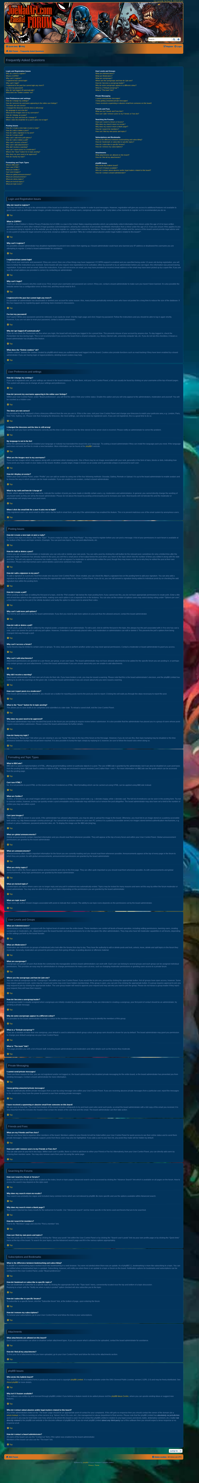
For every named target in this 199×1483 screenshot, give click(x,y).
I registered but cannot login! (16, 80)
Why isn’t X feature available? (106, 168)
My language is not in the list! (17, 110)
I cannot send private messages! (107, 98)
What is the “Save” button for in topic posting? (23, 152)
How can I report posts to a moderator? (21, 149)
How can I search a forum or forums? (109, 122)
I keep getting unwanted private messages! (111, 101)
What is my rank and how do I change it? (21, 117)
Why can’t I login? (12, 83)
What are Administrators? (104, 73)
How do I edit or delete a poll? (17, 140)
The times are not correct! (15, 105)
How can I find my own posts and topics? (110, 131)
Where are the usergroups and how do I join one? (114, 80)
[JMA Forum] (30, 16)
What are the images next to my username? (22, 113)
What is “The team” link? (104, 90)
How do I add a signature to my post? (20, 133)
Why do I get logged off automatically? (20, 90)
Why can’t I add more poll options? (19, 137)
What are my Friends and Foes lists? (109, 111)
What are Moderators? (103, 76)
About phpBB (12, 1382)
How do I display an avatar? (16, 115)
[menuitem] (22, 46)
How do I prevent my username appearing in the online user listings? (31, 103)
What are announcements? (16, 177)
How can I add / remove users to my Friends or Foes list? (117, 114)
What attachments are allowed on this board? (112, 155)
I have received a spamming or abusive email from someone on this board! (123, 103)
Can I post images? (13, 172)
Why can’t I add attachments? (17, 145)
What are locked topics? (15, 181)
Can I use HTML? (12, 167)
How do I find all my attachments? (108, 157)
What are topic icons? (14, 184)
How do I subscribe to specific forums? (110, 144)
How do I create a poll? (14, 135)
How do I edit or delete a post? (17, 130)
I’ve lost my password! (14, 88)
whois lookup (12, 1415)
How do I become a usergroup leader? (109, 83)
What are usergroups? (103, 78)
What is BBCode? (12, 165)
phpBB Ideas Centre (120, 1396)
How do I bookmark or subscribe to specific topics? (114, 142)
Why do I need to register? (16, 73)
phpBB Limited (77, 1380)
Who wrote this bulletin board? (106, 165)
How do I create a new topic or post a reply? (22, 128)
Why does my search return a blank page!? (111, 126)
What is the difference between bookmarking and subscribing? (118, 140)
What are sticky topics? (15, 179)
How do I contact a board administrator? (110, 173)
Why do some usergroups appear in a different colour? (116, 85)
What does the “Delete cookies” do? (19, 92)
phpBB (88, 446)
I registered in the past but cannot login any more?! (25, 85)
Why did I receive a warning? (17, 147)
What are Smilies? (12, 170)
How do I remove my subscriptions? (109, 147)
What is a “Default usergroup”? (107, 88)
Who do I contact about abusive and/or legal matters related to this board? (123, 170)
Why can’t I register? (13, 78)
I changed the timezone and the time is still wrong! (24, 108)
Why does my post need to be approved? (21, 154)
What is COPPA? (12, 76)
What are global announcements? (18, 174)
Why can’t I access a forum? (17, 142)
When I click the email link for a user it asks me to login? (27, 120)
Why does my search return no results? (110, 124)
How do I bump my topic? (15, 157)
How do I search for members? (107, 129)
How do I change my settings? (17, 101)
